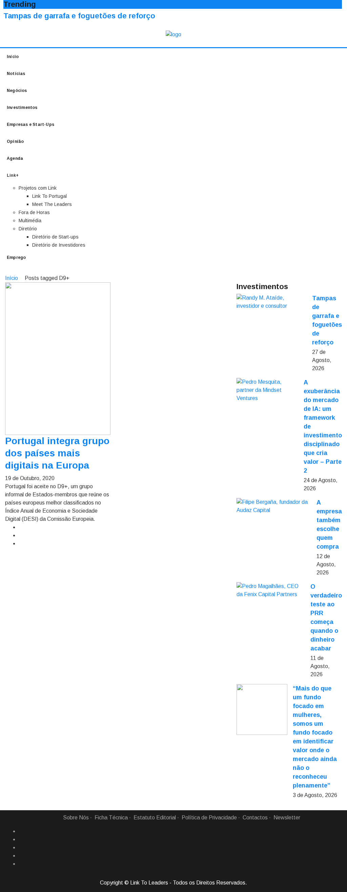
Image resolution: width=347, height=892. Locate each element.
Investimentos (22, 107)
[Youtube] (21, 864)
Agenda (15, 158)
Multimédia (30, 220)
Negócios (17, 90)
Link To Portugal (49, 196)
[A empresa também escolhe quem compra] (274, 506)
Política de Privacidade (209, 817)
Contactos (255, 817)
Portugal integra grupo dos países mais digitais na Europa (57, 453)
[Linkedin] (21, 839)
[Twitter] (21, 847)
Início (13, 56)
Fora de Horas (34, 212)
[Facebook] (21, 831)
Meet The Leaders (52, 204)
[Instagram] (21, 855)
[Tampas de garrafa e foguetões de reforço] (272, 302)
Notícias (16, 73)
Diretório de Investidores (58, 245)
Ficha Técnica (111, 817)
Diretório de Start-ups (55, 237)
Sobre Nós (76, 817)
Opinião (15, 141)
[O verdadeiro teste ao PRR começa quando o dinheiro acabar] (271, 590)
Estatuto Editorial (155, 817)
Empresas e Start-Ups (30, 124)
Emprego (16, 257)
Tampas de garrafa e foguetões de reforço (79, 16)
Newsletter (286, 817)
